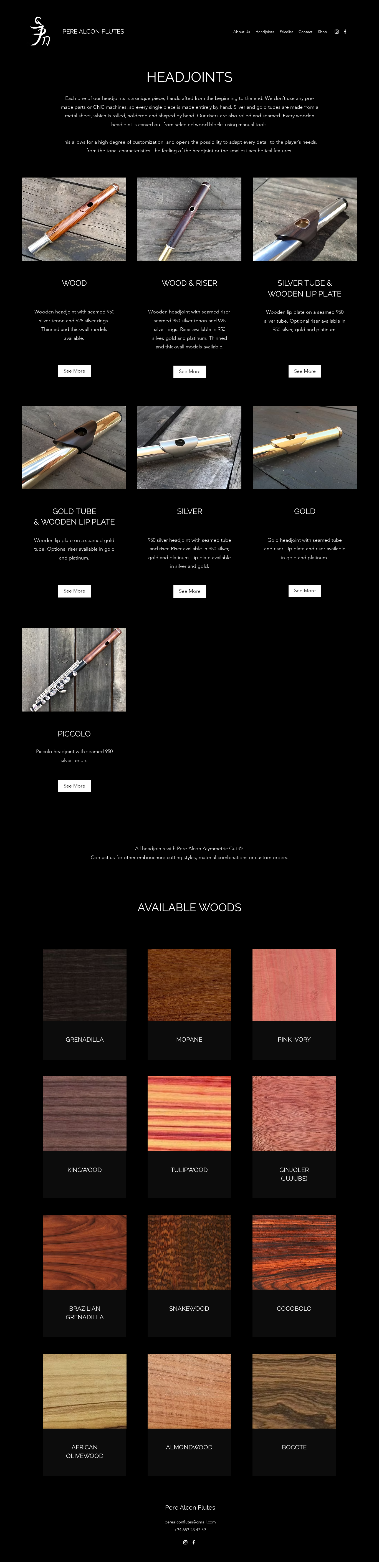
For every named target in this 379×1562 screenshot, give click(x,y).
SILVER (189, 511)
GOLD (304, 511)
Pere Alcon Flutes (190, 1507)
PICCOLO (74, 733)
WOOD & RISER (189, 283)
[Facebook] (345, 31)
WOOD (74, 283)
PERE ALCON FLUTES (93, 31)
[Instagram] (337, 31)
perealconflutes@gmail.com (190, 1522)
